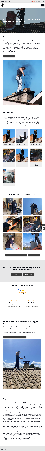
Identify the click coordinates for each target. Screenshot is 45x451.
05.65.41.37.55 (8, 1)
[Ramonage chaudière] (9, 136)
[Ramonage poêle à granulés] (36, 155)
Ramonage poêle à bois (22, 164)
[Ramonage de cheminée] (22, 136)
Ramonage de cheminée (22, 144)
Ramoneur (8, 184)
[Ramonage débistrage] (36, 136)
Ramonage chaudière (8, 144)
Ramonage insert (8, 164)
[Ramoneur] (9, 176)
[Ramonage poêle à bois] (22, 155)
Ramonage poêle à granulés (36, 164)
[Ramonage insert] (9, 155)
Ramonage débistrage (35, 144)
